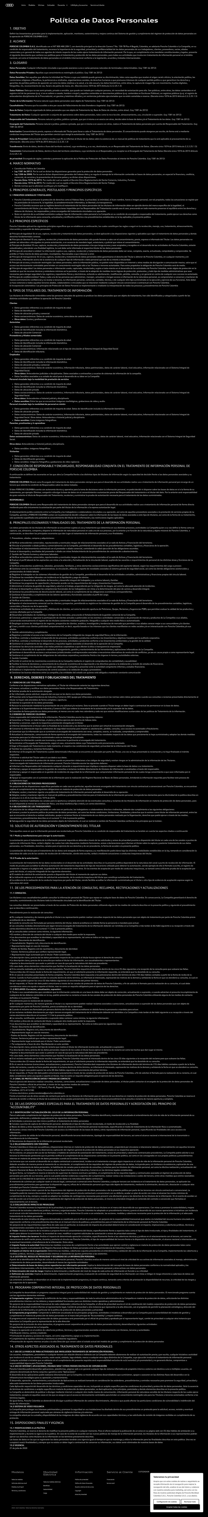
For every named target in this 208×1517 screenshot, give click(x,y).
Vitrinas (41, 5)
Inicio (23, 5)
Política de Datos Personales (83, 1483)
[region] (176, 1492)
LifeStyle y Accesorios (79, 5)
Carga (45, 1493)
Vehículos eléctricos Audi (19, 1483)
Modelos (32, 5)
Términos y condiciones (19, 1491)
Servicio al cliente (97, 5)
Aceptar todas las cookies (176, 1507)
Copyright (78, 1491)
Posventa (61, 5)
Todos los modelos (17, 1479)
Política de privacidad (81, 1479)
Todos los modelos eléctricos (52, 1482)
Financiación (110, 1479)
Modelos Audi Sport (18, 1487)
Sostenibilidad (47, 1489)
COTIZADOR (143, 1472)
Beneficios (46, 1485)
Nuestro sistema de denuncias (84, 1487)
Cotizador (51, 5)
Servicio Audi (111, 1483)
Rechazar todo (190, 1502)
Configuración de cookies (167, 1502)
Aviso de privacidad (81, 1494)
